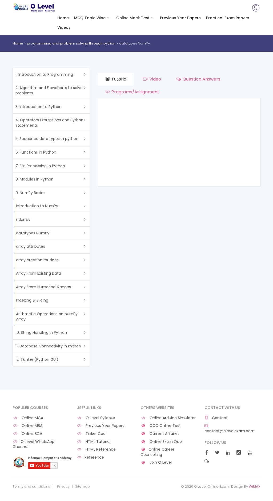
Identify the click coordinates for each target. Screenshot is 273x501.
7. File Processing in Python (40, 166)
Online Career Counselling (157, 452)
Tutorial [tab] (118, 79)
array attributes (30, 246)
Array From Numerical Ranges (43, 287)
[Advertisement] (179, 143)
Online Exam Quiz (165, 441)
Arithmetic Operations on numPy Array (47, 316)
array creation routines (37, 260)
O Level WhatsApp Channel (33, 444)
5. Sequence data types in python (46, 138)
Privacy (63, 486)
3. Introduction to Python (38, 106)
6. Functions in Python (35, 152)
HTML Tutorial (97, 441)
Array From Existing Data (38, 273)
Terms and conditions (31, 486)
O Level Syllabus (100, 417)
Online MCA (32, 417)
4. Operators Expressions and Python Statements (49, 122)
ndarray (23, 219)
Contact (219, 417)
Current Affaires (163, 433)
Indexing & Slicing (32, 300)
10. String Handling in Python (41, 332)
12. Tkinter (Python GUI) (36, 359)
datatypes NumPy (32, 233)
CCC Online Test (164, 425)
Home (63, 18)
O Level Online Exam (34, 7)
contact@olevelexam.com (229, 431)
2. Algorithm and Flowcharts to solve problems (49, 90)
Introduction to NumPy (37, 206)
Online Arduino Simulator (172, 417)
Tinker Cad (95, 433)
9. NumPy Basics (30, 192)
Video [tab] (154, 79)
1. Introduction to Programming (44, 74)
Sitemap (82, 486)
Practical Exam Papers (227, 18)
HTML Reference (100, 449)
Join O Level (160, 462)
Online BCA (31, 433)
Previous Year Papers (180, 18)
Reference (94, 457)
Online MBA (31, 425)
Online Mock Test (133, 18)
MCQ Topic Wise (90, 18)
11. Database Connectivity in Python (48, 346)
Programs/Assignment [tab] (134, 92)
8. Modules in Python (34, 179)
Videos (64, 27)
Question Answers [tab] (201, 79)
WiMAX (254, 486)
